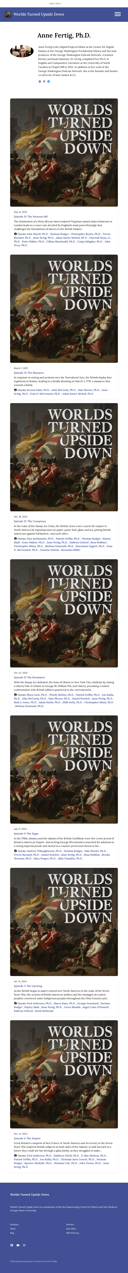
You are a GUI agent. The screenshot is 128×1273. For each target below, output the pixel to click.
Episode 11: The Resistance (29, 677)
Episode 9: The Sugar (26, 833)
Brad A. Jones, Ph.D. (25, 702)
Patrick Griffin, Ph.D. (68, 538)
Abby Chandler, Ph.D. (70, 858)
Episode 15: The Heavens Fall (31, 216)
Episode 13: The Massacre (29, 372)
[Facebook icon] (11, 1245)
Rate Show (71, 1228)
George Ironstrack (88, 1003)
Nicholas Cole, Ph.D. (66, 1163)
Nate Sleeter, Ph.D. (89, 390)
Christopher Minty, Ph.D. (28, 546)
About (13, 1228)
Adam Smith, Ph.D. (50, 702)
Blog (12, 1233)
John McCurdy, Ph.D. (64, 390)
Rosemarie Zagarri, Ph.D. (90, 546)
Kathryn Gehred (79, 542)
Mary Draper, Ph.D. (45, 858)
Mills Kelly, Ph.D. (73, 702)
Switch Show (54, 4)
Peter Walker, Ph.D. (33, 241)
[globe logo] (40, 81)
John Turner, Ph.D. (90, 1163)
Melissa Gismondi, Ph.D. (59, 546)
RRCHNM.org (72, 1233)
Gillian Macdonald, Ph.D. (61, 241)
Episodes (14, 1224)
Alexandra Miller (70, 549)
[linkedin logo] (48, 81)
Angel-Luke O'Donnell (95, 1007)
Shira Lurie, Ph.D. (37, 694)
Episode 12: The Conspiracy (30, 521)
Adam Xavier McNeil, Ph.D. (71, 237)
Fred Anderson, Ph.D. (39, 1003)
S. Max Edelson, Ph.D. (93, 1155)
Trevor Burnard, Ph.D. (26, 854)
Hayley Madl (31, 1007)
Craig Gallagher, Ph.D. (90, 241)
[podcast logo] (44, 81)
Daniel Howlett (81, 698)
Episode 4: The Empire (27, 1138)
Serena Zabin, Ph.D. (38, 390)
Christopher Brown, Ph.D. (86, 234)
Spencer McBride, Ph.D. (38, 1163)
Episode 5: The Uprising (28, 985)
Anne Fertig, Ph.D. (43, 237)
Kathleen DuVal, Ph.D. (66, 1155)
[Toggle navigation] (117, 14)
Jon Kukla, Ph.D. (49, 1159)
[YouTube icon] (18, 1245)
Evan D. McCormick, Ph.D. (45, 393)
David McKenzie (44, 1010)
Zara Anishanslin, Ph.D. (40, 538)
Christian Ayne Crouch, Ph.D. (78, 1159)
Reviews (70, 1224)
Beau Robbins (98, 542)
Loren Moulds (72, 1007)
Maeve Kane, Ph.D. (64, 1003)
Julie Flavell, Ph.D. (37, 234)
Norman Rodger (59, 234)
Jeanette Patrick (49, 549)
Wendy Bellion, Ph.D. (61, 694)
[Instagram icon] (24, 1245)
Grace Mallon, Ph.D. (33, 542)
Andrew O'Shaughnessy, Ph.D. (44, 850)
